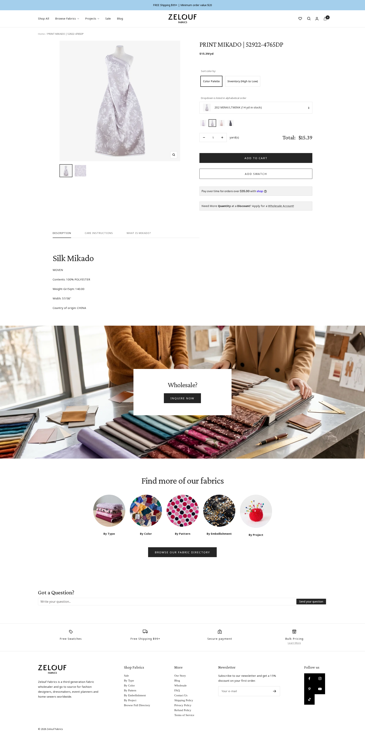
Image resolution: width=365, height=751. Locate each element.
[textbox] (167, 601)
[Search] (309, 18)
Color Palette (211, 81)
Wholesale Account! (281, 206)
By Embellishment (135, 695)
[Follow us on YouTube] (320, 689)
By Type (129, 680)
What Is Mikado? (139, 233)
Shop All (43, 18)
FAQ (177, 690)
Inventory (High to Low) (243, 81)
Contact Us (180, 695)
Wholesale (180, 685)
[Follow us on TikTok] (309, 699)
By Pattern (130, 690)
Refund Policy (182, 710)
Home (41, 34)
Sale (108, 18)
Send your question (311, 601)
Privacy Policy (182, 705)
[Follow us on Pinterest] (309, 689)
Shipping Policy (183, 700)
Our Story (180, 675)
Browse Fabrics (65, 18)
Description (62, 233)
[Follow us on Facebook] (309, 678)
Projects (90, 18)
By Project (130, 700)
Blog (120, 18)
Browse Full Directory (137, 705)
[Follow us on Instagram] (320, 678)
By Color (129, 685)
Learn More (294, 643)
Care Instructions (99, 233)
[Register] (274, 691)
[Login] (317, 18)
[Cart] (325, 18)
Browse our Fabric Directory (182, 552)
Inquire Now (182, 398)
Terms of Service (184, 715)
